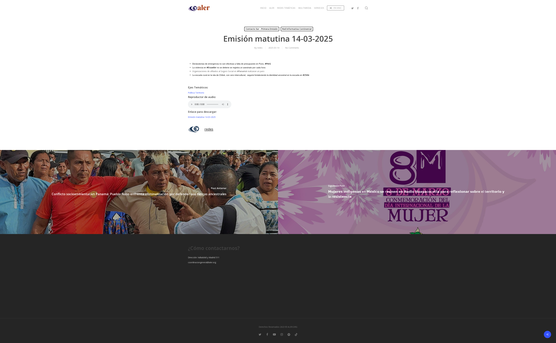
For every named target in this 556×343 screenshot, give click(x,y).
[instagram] (281, 334)
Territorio (199, 92)
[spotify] (289, 334)
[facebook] (357, 8)
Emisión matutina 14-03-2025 (202, 117)
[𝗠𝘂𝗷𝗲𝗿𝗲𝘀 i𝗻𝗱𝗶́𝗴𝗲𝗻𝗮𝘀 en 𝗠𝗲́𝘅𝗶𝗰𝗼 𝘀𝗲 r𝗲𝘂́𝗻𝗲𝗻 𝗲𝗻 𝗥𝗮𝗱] (417, 192)
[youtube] (274, 334)
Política (191, 92)
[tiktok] (296, 334)
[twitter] (352, 8)
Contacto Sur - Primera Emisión (262, 29)
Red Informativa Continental (297, 29)
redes (260, 47)
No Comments (292, 47)
